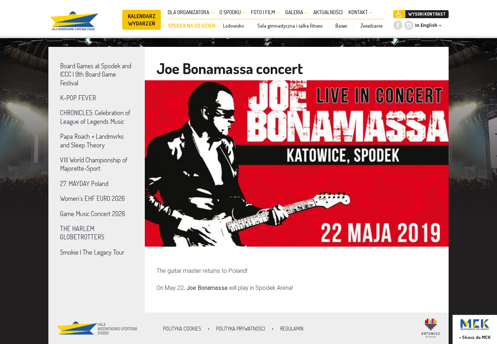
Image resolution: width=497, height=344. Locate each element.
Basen (341, 26)
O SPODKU (230, 12)
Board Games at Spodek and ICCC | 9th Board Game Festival (95, 74)
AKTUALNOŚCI (328, 12)
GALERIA (294, 12)
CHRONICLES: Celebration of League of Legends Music (95, 117)
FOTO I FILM (263, 12)
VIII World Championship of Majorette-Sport (93, 164)
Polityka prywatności (240, 328)
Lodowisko (233, 26)
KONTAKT (359, 12)
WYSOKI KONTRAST (427, 14)
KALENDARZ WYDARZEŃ (142, 20)
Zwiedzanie (371, 26)
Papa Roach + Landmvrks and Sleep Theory (92, 140)
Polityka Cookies (182, 328)
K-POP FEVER (78, 98)
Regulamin (291, 328)
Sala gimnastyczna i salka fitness (289, 26)
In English (426, 25)
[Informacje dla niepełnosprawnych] (399, 14)
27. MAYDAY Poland (84, 183)
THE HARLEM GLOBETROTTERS (82, 232)
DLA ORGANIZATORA (189, 12)
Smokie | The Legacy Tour (92, 252)
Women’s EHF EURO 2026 (92, 198)
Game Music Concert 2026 (92, 214)
